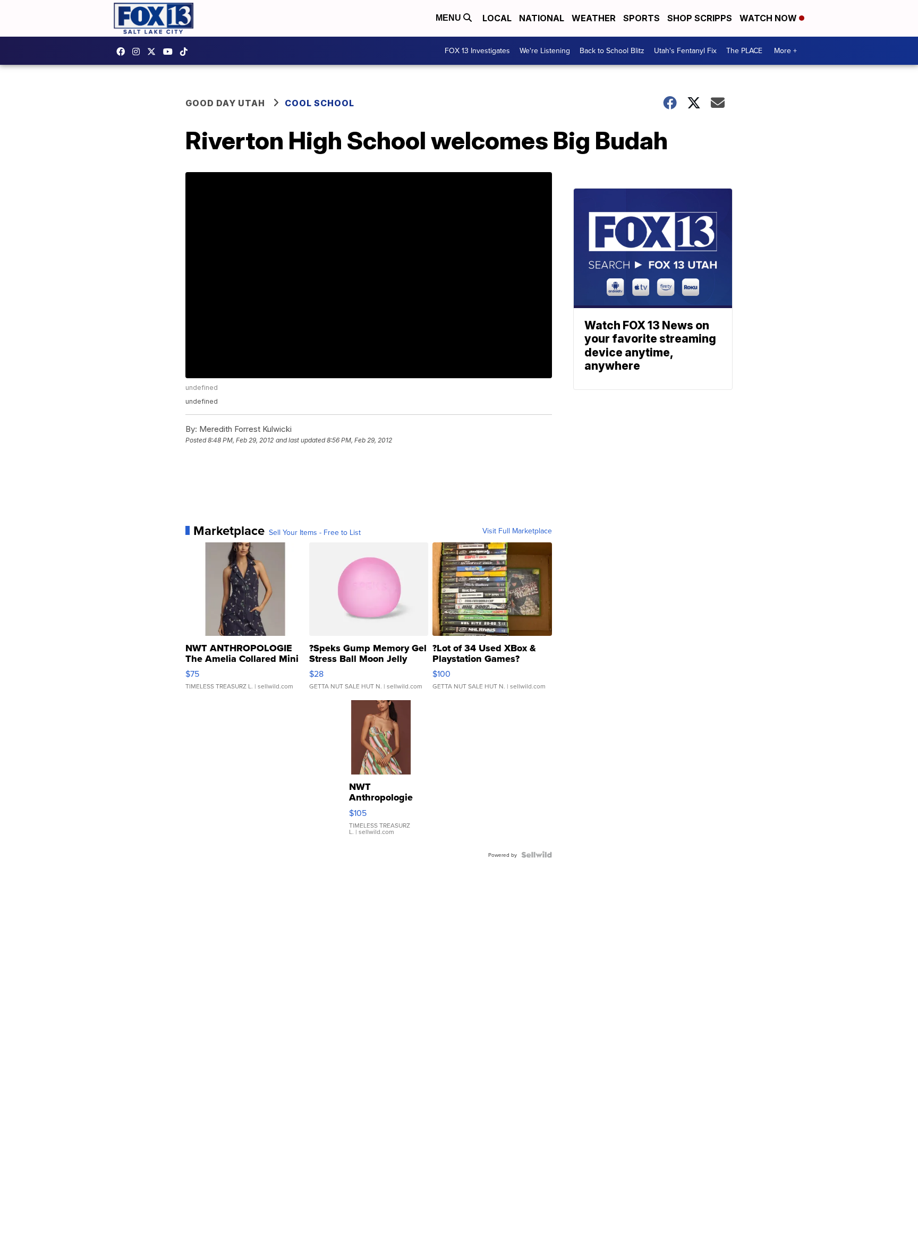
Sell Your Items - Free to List (315, 532)
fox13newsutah (123, 51)
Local (497, 18)
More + (785, 50)
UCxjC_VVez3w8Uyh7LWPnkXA (170, 51)
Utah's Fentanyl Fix (685, 50)
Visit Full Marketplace (517, 530)
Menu (449, 17)
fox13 (154, 51)
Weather (594, 18)
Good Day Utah (225, 103)
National (541, 18)
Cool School (319, 103)
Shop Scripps (699, 18)
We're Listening (545, 50)
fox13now (138, 51)
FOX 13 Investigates (477, 50)
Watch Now (769, 18)
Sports (641, 18)
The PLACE (744, 50)
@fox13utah (186, 51)
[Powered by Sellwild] (536, 854)
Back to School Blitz (612, 50)
